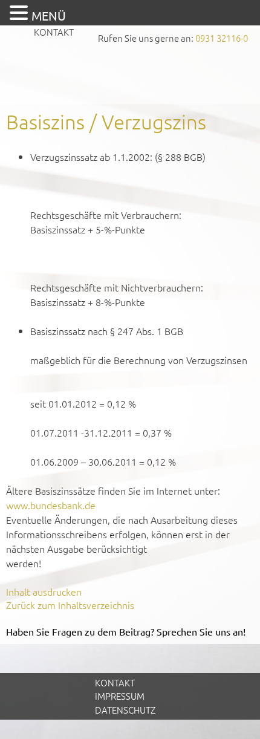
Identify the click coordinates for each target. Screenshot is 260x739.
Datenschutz (125, 709)
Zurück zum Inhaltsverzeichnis (70, 604)
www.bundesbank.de (51, 505)
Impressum (120, 695)
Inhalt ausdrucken (44, 591)
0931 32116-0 (221, 37)
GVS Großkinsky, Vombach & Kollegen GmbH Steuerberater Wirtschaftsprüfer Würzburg (130, 76)
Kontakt (54, 31)
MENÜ (48, 15)
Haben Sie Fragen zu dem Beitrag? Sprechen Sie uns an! (125, 631)
